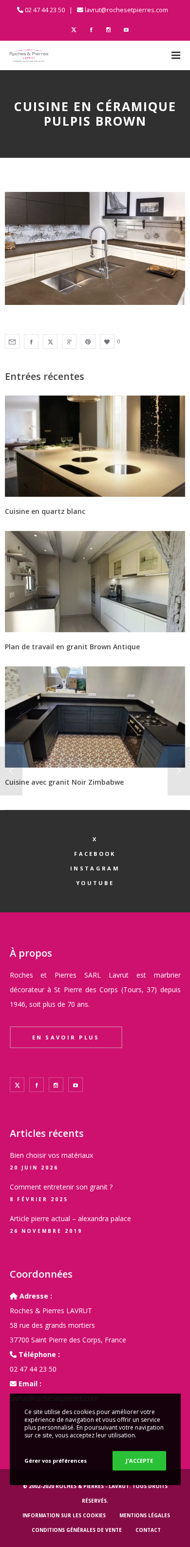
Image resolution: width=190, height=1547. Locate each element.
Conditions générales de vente (77, 1530)
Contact (148, 1530)
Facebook (94, 853)
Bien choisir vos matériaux (51, 1155)
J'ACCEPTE (139, 1460)
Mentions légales (144, 1515)
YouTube (95, 883)
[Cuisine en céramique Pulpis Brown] (12, 341)
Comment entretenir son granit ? (61, 1186)
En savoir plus (66, 1037)
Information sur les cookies (64, 1515)
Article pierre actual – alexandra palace (70, 1218)
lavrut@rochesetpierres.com (126, 10)
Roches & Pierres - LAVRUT (92, 1486)
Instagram (95, 868)
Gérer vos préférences (55, 1460)
